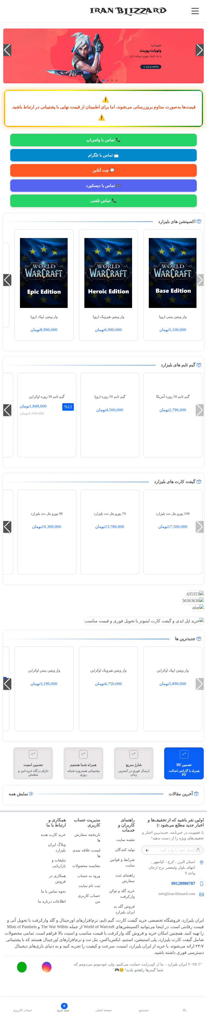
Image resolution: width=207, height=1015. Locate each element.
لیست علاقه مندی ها (86, 853)
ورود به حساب (88, 876)
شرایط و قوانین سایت (122, 862)
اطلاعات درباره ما (52, 901)
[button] (116, 80)
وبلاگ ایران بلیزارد (57, 847)
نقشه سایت (125, 840)
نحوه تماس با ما (53, 891)
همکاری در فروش (57, 878)
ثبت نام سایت (89, 886)
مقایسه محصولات (86, 866)
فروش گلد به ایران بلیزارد (124, 909)
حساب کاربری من (89, 898)
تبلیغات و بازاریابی (59, 863)
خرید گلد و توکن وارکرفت (122, 894)
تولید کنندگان (125, 850)
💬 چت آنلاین (103, 170)
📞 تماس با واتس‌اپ (103, 140)
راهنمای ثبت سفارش (125, 878)
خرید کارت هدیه (53, 835)
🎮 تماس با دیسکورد (103, 185)
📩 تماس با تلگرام (103, 155)
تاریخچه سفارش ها (87, 837)
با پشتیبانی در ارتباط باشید (36, 107)
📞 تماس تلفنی (103, 200)
